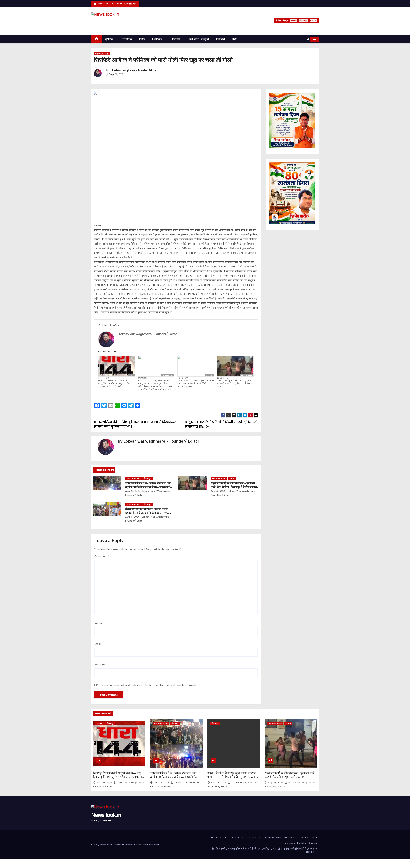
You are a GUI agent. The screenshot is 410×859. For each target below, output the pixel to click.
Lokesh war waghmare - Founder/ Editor (132, 70)
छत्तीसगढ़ (127, 39)
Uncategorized (101, 54)
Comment (101, 556)
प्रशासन (294, 20)
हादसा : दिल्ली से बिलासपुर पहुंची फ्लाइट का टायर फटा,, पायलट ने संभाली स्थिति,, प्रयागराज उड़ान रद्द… (195, 383)
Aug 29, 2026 (105, 782)
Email (97, 644)
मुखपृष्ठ (109, 39)
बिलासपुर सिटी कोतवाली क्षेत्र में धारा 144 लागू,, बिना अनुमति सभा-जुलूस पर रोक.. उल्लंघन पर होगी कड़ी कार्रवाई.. (115, 383)
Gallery (304, 837)
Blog (244, 837)
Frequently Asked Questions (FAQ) (281, 837)
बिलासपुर (303, 20)
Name (98, 623)
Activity (235, 837)
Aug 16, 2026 (132, 516)
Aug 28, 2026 (132, 491)
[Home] (96, 39)
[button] (308, 39)
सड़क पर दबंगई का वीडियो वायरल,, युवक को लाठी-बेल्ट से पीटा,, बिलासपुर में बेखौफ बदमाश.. (234, 383)
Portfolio (301, 843)
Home (214, 837)
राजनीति (176, 39)
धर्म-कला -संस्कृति (199, 39)
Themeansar (153, 844)
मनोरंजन (220, 39)
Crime (313, 20)
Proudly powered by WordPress (108, 844)
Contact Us (254, 837)
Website (99, 664)
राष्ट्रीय (142, 39)
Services (312, 843)
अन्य (234, 39)
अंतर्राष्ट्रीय (157, 39)
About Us (225, 837)
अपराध (231, 478)
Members (290, 843)
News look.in (106, 20)
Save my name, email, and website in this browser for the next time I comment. (147, 685)
